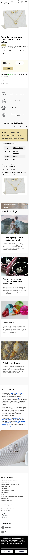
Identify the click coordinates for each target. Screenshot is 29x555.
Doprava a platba (5, 492)
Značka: (5, 48)
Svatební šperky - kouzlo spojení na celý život (13, 238)
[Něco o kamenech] (14, 310)
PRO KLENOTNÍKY (18, 148)
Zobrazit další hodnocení (20, 127)
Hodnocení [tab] (15, 132)
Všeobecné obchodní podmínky (9, 480)
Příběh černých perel (11, 363)
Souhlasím (21, 551)
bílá (14, 159)
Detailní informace (5, 54)
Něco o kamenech (10, 323)
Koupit (8, 68)
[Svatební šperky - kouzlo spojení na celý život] (14, 224)
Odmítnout (7, 551)
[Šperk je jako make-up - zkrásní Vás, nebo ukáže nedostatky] (14, 266)
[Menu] (25, 1)
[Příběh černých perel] (14, 350)
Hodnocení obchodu (6, 500)
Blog (2, 494)
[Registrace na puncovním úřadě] (4, 515)
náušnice (15, 151)
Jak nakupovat (5, 498)
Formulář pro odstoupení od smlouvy (10, 484)
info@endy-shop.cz (9, 508)
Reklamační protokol (6, 486)
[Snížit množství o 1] (17, 63)
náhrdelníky (16, 153)
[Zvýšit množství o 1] (22, 63)
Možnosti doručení (22, 74)
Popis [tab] (4, 132)
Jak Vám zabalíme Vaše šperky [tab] (13, 138)
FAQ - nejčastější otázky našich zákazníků (12, 496)
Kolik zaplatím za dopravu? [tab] (11, 135)
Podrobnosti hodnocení (22, 46)
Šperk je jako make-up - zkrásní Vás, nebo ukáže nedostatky (13, 281)
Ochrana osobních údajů (7, 490)
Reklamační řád (5, 482)
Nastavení (14, 547)
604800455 (7, 510)
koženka (15, 156)
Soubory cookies (5, 488)
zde (21, 543)
